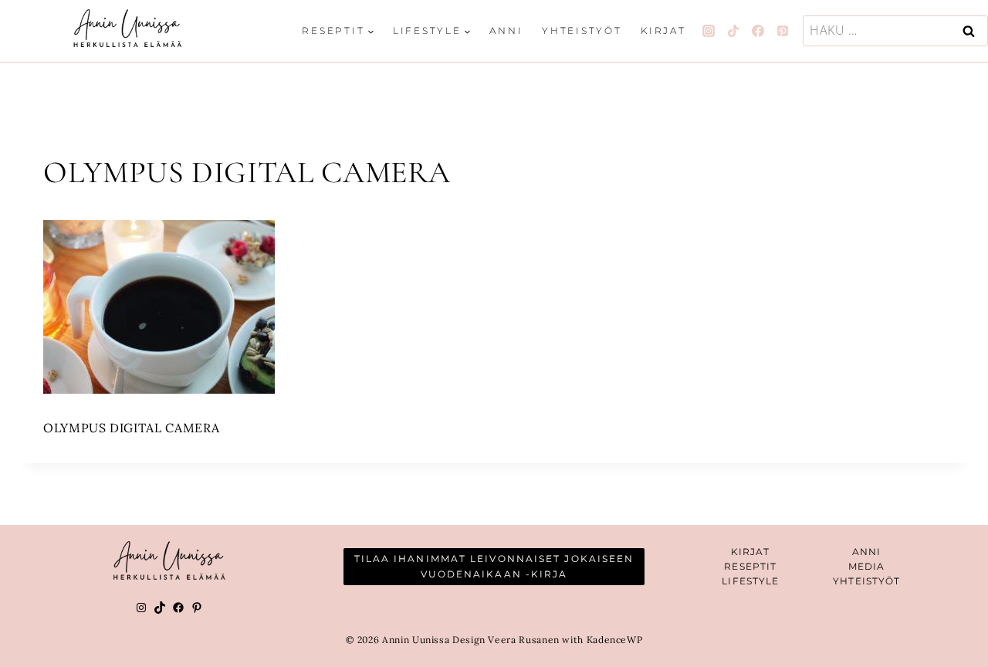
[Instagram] (708, 31)
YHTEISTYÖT (866, 581)
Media (866, 566)
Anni (506, 30)
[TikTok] (733, 31)
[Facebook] (758, 31)
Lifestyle (750, 581)
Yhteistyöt (582, 30)
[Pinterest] (782, 31)
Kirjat (663, 30)
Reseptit (750, 566)
